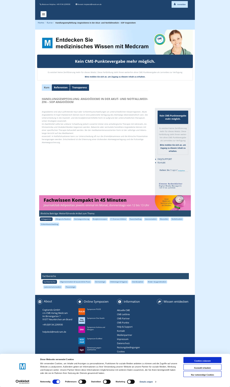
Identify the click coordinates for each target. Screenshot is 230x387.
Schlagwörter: (46, 219)
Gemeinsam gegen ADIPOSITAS (94, 348)
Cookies (121, 351)
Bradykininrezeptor (100, 219)
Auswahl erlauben (202, 368)
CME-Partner (123, 318)
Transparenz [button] (79, 87)
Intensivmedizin (151, 219)
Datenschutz (123, 343)
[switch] (82, 382)
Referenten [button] (61, 87)
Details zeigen (146, 382)
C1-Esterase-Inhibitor (118, 219)
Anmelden (181, 4)
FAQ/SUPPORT (165, 159)
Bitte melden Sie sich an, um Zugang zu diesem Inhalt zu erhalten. (115, 76)
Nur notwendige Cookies (202, 375)
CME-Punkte (123, 322)
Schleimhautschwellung (49, 224)
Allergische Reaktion (63, 219)
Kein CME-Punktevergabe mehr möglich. (115, 61)
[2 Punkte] (165, 89)
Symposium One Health (95, 318)
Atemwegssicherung (81, 219)
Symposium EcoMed (94, 338)
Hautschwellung (135, 219)
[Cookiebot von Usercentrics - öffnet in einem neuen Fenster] (22, 382)
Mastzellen (164, 219)
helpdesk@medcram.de (93, 4)
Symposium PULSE (94, 309)
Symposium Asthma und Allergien (96, 328)
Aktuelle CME (123, 310)
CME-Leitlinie (123, 314)
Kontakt (161, 162)
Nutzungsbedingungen (128, 347)
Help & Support (125, 326)
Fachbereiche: (50, 282)
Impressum (122, 339)
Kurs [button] (46, 87)
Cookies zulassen (202, 361)
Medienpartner (124, 335)
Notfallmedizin (177, 219)
